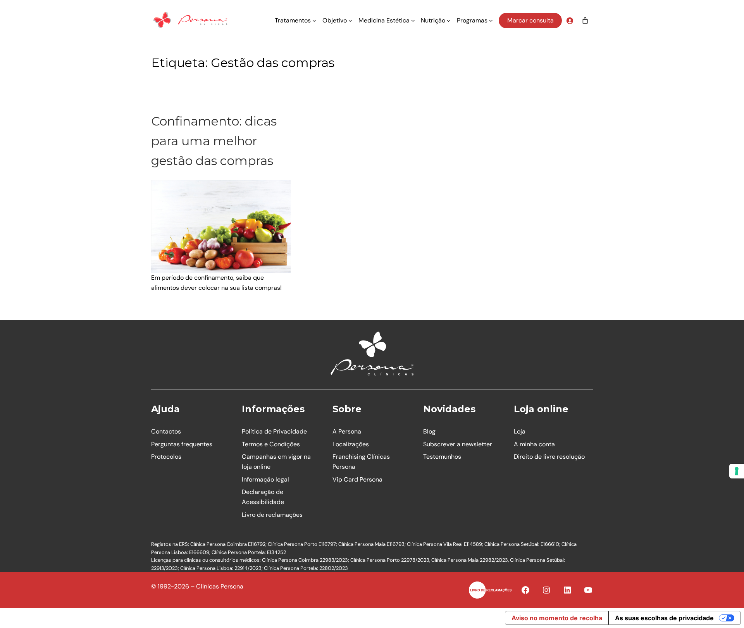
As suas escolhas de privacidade (664, 618)
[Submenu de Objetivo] (350, 20)
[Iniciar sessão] (569, 20)
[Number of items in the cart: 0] (585, 20)
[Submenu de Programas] (491, 20)
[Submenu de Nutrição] (449, 20)
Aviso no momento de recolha (557, 618)
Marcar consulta (530, 20)
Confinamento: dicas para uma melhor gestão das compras (214, 141)
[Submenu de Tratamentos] (314, 20)
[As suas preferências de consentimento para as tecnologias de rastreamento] (736, 471)
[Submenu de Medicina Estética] (413, 20)
